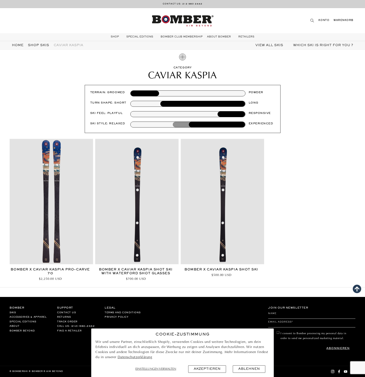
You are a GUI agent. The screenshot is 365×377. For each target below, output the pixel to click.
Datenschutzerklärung (135, 357)
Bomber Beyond (22, 331)
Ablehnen (249, 368)
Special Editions (23, 322)
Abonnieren (338, 348)
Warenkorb (343, 20)
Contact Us (66, 313)
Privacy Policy (117, 317)
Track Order (67, 322)
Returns (64, 317)
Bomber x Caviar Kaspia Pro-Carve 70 (50, 271)
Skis (13, 313)
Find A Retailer (69, 331)
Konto (323, 20)
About (15, 326)
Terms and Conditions (123, 313)
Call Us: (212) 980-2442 (76, 326)
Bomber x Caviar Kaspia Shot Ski (221, 269)
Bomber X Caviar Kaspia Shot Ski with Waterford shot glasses (136, 271)
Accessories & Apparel (28, 317)
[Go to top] (357, 289)
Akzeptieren (207, 368)
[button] (312, 20)
